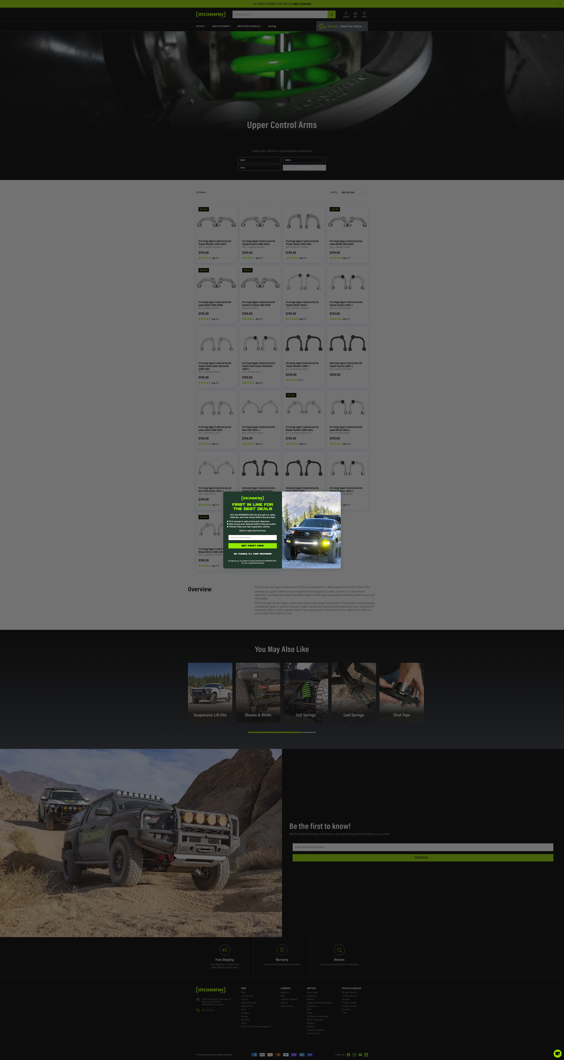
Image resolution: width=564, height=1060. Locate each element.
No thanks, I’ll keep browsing (253, 554)
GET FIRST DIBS (252, 546)
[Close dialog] (337, 495)
